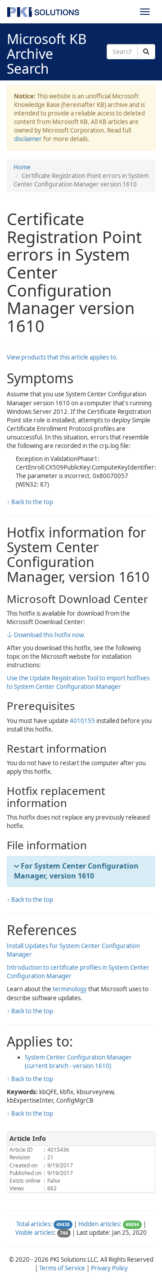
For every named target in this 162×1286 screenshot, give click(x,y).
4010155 (82, 721)
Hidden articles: (100, 1224)
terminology (70, 989)
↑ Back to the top (30, 502)
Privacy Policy (109, 1268)
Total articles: (34, 1224)
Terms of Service (62, 1268)
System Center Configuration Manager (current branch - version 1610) (78, 1061)
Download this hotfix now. (49, 635)
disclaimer (28, 139)
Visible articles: (35, 1232)
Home (22, 167)
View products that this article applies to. (62, 357)
